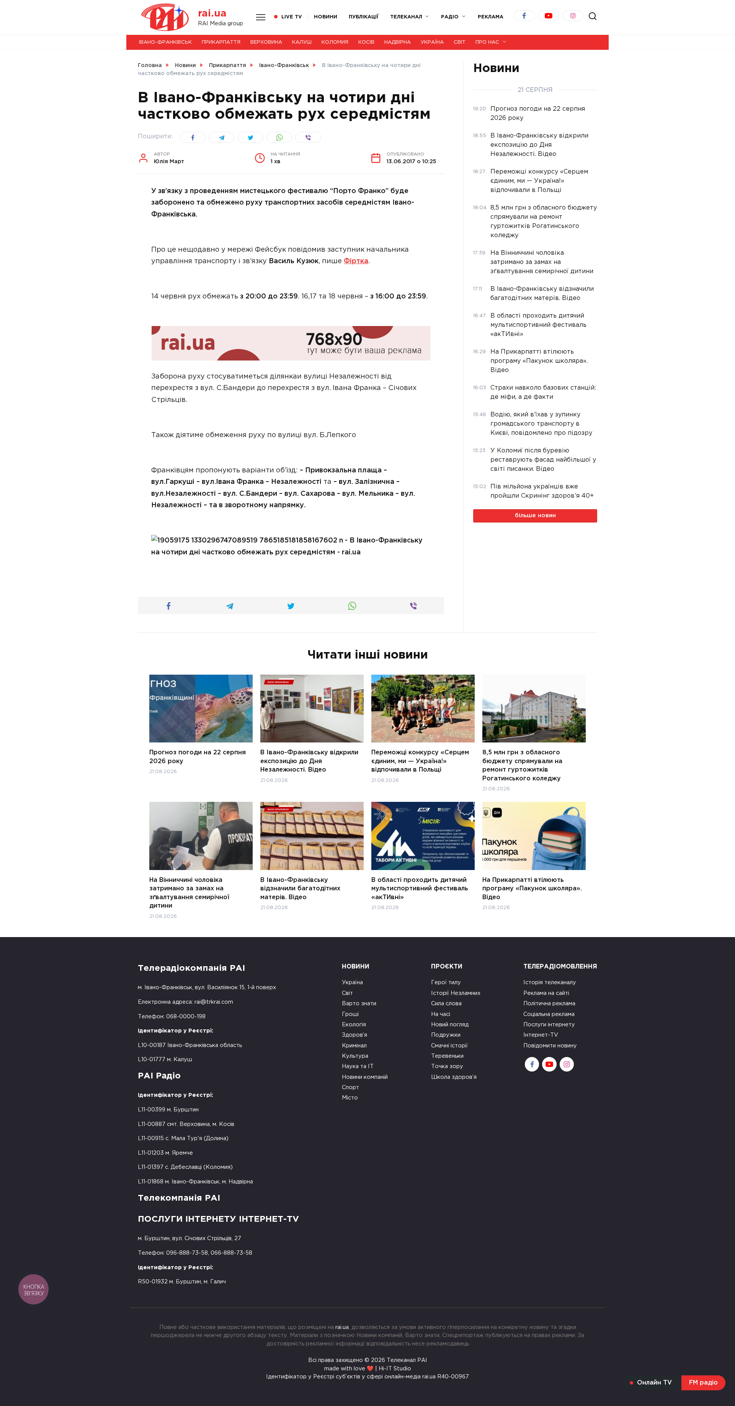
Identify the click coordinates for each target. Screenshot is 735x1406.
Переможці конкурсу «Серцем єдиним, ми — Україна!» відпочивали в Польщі (420, 761)
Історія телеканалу (549, 982)
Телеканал (406, 17)
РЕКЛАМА (490, 17)
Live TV (291, 17)
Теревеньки (447, 1056)
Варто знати (359, 1003)
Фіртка (356, 261)
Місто (350, 1097)
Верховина (266, 42)
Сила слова (446, 1003)
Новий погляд (450, 1024)
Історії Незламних (455, 993)
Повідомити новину (550, 1045)
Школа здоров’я (454, 1077)
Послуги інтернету (549, 1024)
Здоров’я (354, 1034)
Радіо (450, 17)
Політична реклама (549, 1003)
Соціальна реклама (549, 1014)
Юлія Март (169, 158)
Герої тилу (446, 982)
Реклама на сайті (546, 993)
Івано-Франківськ (165, 42)
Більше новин (535, 515)
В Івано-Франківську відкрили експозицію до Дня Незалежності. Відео (309, 761)
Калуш (302, 42)
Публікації (364, 17)
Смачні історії (449, 1045)
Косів (366, 42)
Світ (460, 42)
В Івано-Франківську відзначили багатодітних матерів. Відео (300, 888)
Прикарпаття (221, 42)
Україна (432, 42)
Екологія (354, 1024)
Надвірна (397, 42)
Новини (325, 17)
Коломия (335, 42)
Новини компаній (365, 1077)
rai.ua (212, 13)
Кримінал (354, 1045)
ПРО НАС (487, 42)
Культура (355, 1056)
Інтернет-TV (540, 1034)
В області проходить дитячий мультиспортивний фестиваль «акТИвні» (419, 888)
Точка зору (447, 1066)
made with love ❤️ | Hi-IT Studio (367, 1368)
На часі (440, 1014)
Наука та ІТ (358, 1066)
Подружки (446, 1034)
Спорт (350, 1087)
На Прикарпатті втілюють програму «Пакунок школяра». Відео (532, 888)
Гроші (350, 1014)
